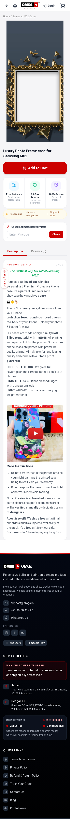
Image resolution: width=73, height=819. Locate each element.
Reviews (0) (38, 251)
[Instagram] (6, 633)
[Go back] (7, 5)
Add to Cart (38, 168)
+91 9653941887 (22, 610)
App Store (15, 643)
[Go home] (15, 5)
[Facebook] (14, 633)
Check (56, 234)
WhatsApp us (19, 617)
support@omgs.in (22, 603)
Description (15, 251)
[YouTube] (22, 633)
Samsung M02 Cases (25, 16)
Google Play (38, 643)
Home (6, 16)
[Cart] (63, 6)
